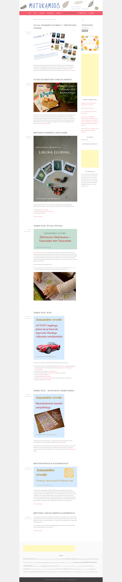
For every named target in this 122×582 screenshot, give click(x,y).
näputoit (32, 572)
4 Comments (28, 85)
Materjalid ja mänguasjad (70, 13)
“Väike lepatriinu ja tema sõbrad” (46, 211)
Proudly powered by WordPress (53, 579)
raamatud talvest (49, 571)
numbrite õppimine (85, 569)
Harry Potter (56, 559)
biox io (82, 111)
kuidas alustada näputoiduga (58, 562)
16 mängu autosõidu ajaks (88, 108)
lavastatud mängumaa (44, 374)
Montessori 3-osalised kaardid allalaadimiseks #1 (54, 513)
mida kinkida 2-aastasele (77, 566)
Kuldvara (91, 13)
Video (36, 213)
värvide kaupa (47, 379)
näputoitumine (40, 572)
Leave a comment (27, 231)
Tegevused (41, 13)
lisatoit (56, 566)
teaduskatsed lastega (84, 571)
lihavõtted (39, 566)
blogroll (51, 559)
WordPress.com (73, 579)
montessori (27, 569)
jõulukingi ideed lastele (83, 559)
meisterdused (51, 373)
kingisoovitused (48, 562)
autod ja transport (52, 371)
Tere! (35, 13)
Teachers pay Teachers (39, 252)
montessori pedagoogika (51, 569)
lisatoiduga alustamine (47, 566)
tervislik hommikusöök (93, 571)
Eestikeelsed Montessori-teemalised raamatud (53, 79)
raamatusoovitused (57, 571)
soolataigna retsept (72, 571)
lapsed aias (71, 562)
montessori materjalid (43, 569)
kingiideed (37, 562)
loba (59, 566)
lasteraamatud (78, 562)
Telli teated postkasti (87, 25)
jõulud (65, 559)
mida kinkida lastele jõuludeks (87, 566)
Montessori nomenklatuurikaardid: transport (45, 378)
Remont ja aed (82, 13)
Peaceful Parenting (71, 449)
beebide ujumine (39, 559)
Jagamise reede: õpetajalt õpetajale (48, 225)
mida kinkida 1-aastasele (68, 566)
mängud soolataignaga (77, 569)
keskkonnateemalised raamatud (29, 562)
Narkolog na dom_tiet (85, 103)
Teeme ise (58, 13)
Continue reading (70, 70)
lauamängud (35, 566)
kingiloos (41, 562)
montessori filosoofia (35, 569)
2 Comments (28, 33)
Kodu (29, 13)
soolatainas (78, 571)
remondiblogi (65, 571)
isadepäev (61, 559)
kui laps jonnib (67, 562)
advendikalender (29, 559)
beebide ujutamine (46, 559)
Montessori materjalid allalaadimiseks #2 (51, 463)
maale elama (62, 566)
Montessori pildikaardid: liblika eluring (50, 132)
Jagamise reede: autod (43, 312)
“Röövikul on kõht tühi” (43, 209)
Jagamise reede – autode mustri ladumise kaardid (54, 390)
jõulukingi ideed (72, 559)
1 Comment (29, 138)
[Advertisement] (90, 75)
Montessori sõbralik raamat (64, 569)
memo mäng (47, 376)
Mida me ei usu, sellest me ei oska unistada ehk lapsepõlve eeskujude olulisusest (90, 123)
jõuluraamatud (93, 559)
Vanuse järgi (50, 13)
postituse (61, 442)
